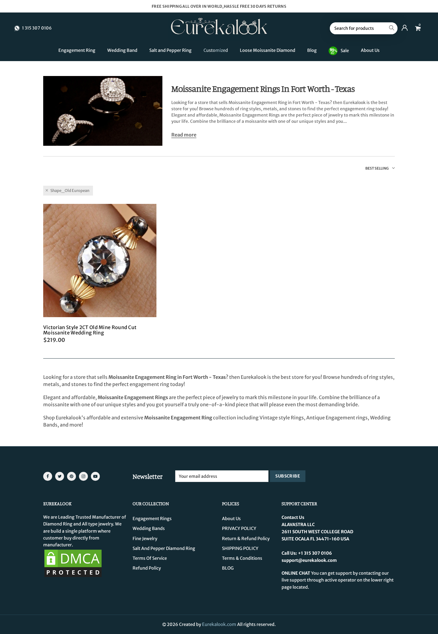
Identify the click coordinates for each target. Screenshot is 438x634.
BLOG (228, 568)
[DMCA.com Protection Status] (73, 563)
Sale (345, 50)
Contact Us (293, 517)
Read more (183, 135)
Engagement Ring (76, 50)
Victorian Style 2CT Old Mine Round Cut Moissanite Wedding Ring (89, 330)
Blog (312, 50)
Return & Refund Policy (246, 538)
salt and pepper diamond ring (164, 548)
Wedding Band (122, 50)
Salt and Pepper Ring (170, 50)
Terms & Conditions (242, 558)
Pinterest (71, 476)
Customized (216, 50)
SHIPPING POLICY (240, 548)
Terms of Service (150, 558)
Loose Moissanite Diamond (267, 50)
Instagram (83, 476)
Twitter (59, 476)
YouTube (95, 476)
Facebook (47, 476)
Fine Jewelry (145, 538)
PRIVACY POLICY (239, 528)
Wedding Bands (149, 528)
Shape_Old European (69, 190)
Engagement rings (152, 518)
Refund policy (147, 568)
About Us (370, 50)
